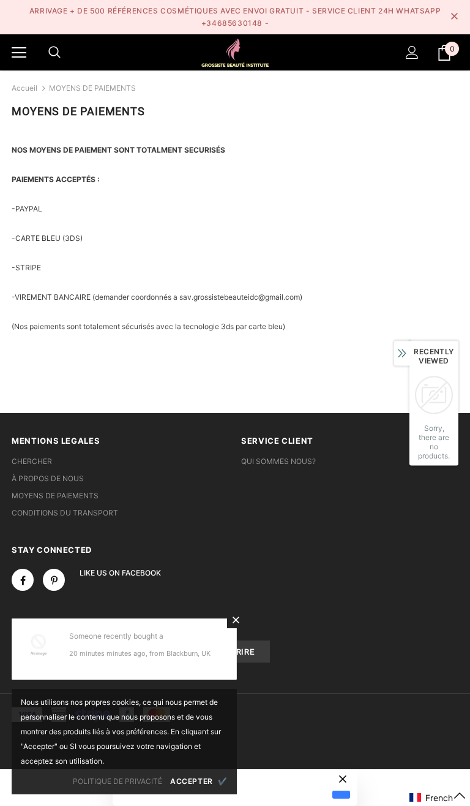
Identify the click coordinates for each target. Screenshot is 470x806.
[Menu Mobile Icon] (19, 52)
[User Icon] (412, 52)
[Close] (235, 619)
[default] (341, 794)
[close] (454, 17)
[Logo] (235, 52)
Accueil (24, 88)
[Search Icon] (54, 53)
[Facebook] (23, 580)
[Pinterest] (54, 580)
